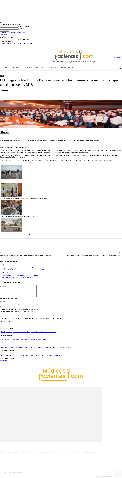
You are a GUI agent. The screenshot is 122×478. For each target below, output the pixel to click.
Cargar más (3, 360)
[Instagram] (110, 45)
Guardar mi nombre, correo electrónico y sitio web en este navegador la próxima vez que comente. (31, 318)
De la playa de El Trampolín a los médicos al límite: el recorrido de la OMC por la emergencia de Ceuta (29, 181)
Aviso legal (3, 34)
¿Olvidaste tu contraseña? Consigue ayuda (12, 32)
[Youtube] (121, 45)
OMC (5, 73)
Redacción (5, 90)
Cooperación (4, 272)
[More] (54, 95)
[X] (118, 45)
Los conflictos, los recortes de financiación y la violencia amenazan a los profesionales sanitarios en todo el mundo (32, 355)
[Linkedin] (113, 45)
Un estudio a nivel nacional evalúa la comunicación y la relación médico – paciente (25, 255)
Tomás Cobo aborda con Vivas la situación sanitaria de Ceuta (17, 216)
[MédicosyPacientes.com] (74, 54)
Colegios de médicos (6, 265)
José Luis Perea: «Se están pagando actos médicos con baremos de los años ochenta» (24, 339)
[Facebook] (108, 45)
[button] (119, 67)
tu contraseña (22, 28)
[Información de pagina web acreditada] (61, 460)
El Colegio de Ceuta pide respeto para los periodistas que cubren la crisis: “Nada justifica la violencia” (28, 332)
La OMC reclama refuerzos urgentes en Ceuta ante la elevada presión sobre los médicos (24, 198)
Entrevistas (44, 265)
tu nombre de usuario (24, 26)
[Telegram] (116, 45)
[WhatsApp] (33, 95)
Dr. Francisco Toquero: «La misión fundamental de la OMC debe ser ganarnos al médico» (94, 255)
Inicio (1, 73)
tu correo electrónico (24, 39)
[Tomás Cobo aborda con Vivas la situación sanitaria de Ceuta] (11, 214)
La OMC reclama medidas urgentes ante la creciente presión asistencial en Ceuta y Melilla (25, 234)
